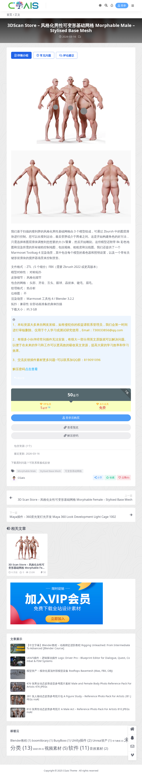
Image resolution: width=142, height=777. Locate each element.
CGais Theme (70, 770)
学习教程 (117, 741)
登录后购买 (73, 417)
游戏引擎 (38, 749)
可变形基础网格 (73, 471)
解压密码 (72, 435)
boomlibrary (42, 740)
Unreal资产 (102, 740)
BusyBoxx (62, 740)
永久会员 (104, 404)
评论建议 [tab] (68, 55)
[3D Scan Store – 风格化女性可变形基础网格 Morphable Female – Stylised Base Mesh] (27, 547)
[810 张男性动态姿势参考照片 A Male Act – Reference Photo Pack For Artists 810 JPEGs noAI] (17, 712)
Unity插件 (82, 740)
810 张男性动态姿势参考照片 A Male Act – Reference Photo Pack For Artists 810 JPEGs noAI (78, 710)
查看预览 (72, 427)
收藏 (112, 477)
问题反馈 (20, 377)
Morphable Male (27, 471)
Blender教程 (20, 740)
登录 (123, 5)
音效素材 (99, 748)
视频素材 (56, 748)
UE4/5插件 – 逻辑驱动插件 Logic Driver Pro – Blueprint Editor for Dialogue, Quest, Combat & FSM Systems (78, 659)
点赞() (125, 477)
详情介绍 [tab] (22, 55)
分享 (99, 477)
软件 (78, 747)
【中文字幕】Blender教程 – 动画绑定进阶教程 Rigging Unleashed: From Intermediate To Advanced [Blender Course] (78, 646)
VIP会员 (47, 404)
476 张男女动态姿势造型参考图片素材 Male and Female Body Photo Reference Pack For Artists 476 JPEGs (79, 685)
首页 (9, 14)
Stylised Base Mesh (50, 471)
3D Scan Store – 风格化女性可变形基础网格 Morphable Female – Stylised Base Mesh (27, 568)
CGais (21, 477)
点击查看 (31, 369)
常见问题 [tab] (45, 55)
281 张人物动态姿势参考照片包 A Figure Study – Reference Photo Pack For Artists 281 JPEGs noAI (79, 697)
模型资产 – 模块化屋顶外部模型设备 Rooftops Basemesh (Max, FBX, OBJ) (70, 670)
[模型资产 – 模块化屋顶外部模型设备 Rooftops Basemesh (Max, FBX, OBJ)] (17, 674)
